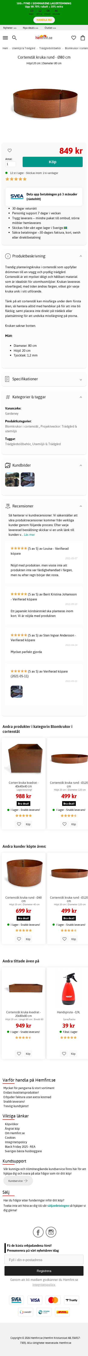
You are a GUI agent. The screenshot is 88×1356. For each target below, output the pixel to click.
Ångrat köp (12, 1129)
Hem (5, 48)
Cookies (10, 1138)
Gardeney (11, 413)
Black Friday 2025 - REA (20, 1147)
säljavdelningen (58, 1206)
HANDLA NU (44, 19)
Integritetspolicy (16, 1142)
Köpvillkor (11, 1124)
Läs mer (29, 535)
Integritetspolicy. (44, 1285)
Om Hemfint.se (15, 1133)
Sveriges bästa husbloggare (23, 1151)
